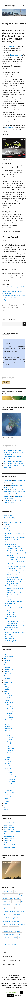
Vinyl (5, 805)
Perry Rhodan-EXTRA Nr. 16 (15, 625)
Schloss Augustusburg (10, 924)
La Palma (11, 783)
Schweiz (7, 766)
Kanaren (9, 772)
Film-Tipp (7, 667)
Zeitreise (13, 944)
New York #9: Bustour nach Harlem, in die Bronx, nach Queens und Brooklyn (14, 452)
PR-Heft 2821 (11, 614)
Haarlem (9, 739)
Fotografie (7, 671)
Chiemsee (10, 706)
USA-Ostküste (9, 792)
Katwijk (9, 742)
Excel (7, 662)
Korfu (7, 724)
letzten (11, 46)
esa (13, 901)
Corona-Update (8, 665)
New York (10, 797)
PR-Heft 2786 (11, 612)
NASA (9, 914)
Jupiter (5, 908)
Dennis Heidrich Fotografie (12, 831)
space (18, 934)
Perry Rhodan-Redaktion (13, 586)
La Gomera (11, 779)
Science (5, 928)
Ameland (9, 733)
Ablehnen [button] (10, 995)
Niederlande (9, 731)
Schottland (8, 764)
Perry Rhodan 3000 (13, 584)
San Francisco (9, 639)
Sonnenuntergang (8, 934)
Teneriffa (11, 788)
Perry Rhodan (8, 529)
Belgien (7, 693)
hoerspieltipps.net (16, 55)
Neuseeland (9, 728)
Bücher (6, 658)
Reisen (6, 691)
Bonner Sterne (8, 825)
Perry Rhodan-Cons (11, 544)
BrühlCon (17, 898)
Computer (7, 660)
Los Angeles (9, 636)
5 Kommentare (6, 310)
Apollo (16, 891)
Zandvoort (10, 750)
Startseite (5, 952)
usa (19, 937)
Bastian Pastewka (16, 305)
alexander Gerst (8, 891)
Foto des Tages (8, 669)
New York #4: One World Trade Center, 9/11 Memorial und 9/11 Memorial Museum (14, 492)
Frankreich (8, 720)
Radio (3, 305)
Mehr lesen (18, 995)
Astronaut (6, 895)
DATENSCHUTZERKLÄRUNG (12, 366)
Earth (4, 901)
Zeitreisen (8, 305)
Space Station (7, 937)
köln (16, 908)
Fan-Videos (9, 531)
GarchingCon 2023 (9, 518)
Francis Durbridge (12, 307)
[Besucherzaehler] (14, 382)
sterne (15, 937)
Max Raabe (7, 678)
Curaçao (7, 700)
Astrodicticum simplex (11, 823)
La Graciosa (11, 781)
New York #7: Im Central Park (13, 461)
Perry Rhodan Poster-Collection (15, 537)
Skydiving (7, 801)
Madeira (9, 761)
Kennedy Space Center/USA (12, 522)
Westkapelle (10, 748)
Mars (17, 911)
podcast (5, 921)
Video (4, 941)
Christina (6, 489)
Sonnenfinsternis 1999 (11, 628)
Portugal (8, 759)
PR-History (8, 606)
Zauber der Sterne (9, 847)
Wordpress (6, 944)
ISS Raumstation (9, 836)
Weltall (10, 941)
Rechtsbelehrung (14, 921)
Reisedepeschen (9, 838)
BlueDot (5, 898)
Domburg (10, 737)
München (10, 717)
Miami (9, 794)
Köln (8, 715)
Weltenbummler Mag (10, 845)
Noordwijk (10, 744)
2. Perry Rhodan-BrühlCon (16, 566)
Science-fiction (14, 928)
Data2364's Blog (9, 827)
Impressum (7, 520)
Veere (8, 746)
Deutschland (9, 702)
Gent (8, 698)
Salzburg (9, 757)
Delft (8, 735)
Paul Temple (14, 309)
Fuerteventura (12, 775)
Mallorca (9, 790)
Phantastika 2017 (10, 603)
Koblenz (9, 713)
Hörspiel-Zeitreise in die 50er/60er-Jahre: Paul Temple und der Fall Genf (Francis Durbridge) (14, 36)
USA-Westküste (9, 630)
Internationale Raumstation (11, 905)
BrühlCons (10, 555)
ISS (23, 905)
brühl (11, 898)
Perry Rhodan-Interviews (15, 601)
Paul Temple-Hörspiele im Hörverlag (13, 295)
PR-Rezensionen (10, 619)
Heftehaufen (8, 834)
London (7, 726)
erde (9, 901)
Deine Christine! (9, 829)
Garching (10, 711)
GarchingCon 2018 (12, 577)
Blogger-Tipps (8, 656)
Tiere (5, 803)
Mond (23, 911)
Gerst (23, 901)
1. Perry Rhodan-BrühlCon (16, 573)
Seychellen (8, 768)
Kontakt (6, 524)
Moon (4, 914)
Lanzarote (11, 786)
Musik (6, 680)
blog (20, 895)
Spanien (7, 770)
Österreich (8, 755)
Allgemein (7, 654)
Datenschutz (8, 515)
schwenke (21, 924)
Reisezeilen (7, 840)
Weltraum (7, 808)
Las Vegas (8, 634)
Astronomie (14, 895)
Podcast (7, 689)
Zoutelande (10, 753)
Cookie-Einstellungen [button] (12, 992)
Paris (8, 722)
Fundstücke (7, 673)
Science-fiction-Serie (9, 931)
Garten (6, 676)
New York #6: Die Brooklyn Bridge (14, 463)
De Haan (9, 695)
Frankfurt (10, 709)
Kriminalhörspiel (6, 309)
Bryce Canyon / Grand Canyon (14, 632)
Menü (23, 5)
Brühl (8, 704)
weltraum (17, 941)
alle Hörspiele (9, 127)
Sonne (19, 931)
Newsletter (7, 526)
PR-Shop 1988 (11, 617)
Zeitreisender (8, 6)
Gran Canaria (12, 777)
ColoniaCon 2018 (12, 575)
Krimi (18, 307)
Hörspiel (21, 304)
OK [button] (22, 992)
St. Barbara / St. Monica (12, 641)
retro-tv (6, 842)
